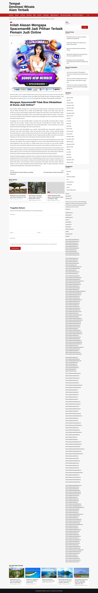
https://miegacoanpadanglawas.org (74, 505)
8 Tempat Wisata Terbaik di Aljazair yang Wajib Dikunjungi (21, 172)
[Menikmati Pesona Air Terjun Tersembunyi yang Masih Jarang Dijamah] (16, 573)
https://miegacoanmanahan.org (73, 275)
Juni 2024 (69, 152)
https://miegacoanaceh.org (72, 396)
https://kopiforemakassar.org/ (72, 254)
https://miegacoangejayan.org (72, 375)
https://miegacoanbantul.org (72, 556)
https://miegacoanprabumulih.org (73, 387)
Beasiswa (29, 15)
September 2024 (70, 144)
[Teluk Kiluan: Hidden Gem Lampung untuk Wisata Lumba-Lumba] (32, 573)
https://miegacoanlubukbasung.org (74, 444)
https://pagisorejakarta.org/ (72, 273)
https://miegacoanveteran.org (72, 495)
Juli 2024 (69, 149)
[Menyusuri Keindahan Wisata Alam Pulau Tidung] (49, 573)
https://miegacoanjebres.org (72, 498)
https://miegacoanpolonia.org (72, 486)
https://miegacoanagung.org (72, 392)
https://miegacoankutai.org (72, 328)
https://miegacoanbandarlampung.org (74, 453)
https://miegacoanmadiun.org (72, 350)
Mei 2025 (69, 123)
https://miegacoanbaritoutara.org (73, 323)
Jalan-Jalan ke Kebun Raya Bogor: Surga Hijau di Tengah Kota (77, 80)
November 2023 (70, 159)
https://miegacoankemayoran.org (73, 413)
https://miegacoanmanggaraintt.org (74, 299)
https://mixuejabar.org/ (71, 369)
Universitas (46, 15)
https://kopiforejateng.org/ (72, 259)
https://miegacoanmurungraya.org (73, 294)
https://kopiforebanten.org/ (72, 258)
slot (11, 22)
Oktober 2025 (70, 110)
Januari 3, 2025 (17, 35)
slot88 (67, 231)
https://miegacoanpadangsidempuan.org (75, 507)
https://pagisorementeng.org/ (72, 239)
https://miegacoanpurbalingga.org (73, 503)
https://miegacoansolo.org (72, 497)
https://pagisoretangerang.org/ (73, 359)
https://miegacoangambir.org (72, 537)
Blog (34, 15)
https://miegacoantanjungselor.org (73, 451)
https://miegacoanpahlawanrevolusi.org (75, 347)
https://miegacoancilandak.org (73, 541)
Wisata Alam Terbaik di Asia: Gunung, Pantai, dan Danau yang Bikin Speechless (77, 55)
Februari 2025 (70, 131)
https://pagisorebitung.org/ (72, 242)
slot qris (67, 193)
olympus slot (68, 224)
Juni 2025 (69, 121)
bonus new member (71, 78)
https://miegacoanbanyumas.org (73, 282)
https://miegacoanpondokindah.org (74, 425)
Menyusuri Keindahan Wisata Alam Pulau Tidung (76, 49)
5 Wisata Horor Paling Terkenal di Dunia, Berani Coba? (77, 74)
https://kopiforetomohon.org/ (72, 253)
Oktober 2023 (70, 162)
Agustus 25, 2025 (55, 200)
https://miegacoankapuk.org (72, 532)
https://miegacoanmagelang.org (73, 490)
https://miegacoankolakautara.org (73, 441)
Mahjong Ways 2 (54, 15)
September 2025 (70, 113)
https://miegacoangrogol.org (72, 427)
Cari (67, 22)
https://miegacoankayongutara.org (73, 277)
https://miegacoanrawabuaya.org (73, 422)
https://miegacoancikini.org (72, 420)
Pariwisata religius (71, 176)
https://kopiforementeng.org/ (72, 248)
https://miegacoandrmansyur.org (73, 352)
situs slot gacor (69, 233)
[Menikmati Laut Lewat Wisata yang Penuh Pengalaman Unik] (18, 188)
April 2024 (69, 157)
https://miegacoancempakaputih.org (74, 342)
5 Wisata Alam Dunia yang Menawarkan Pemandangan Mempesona (77, 86)
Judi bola (22, 15)
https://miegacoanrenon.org (72, 380)
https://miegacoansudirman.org (73, 531)
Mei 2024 (69, 154)
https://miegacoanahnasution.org (73, 373)
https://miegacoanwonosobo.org (73, 403)
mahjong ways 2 (69, 212)
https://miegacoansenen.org (72, 411)
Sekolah (39, 15)
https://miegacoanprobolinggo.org (73, 519)
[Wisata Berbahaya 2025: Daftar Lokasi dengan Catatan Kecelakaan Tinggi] (55, 188)
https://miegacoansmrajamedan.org (74, 353)
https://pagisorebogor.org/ (72, 357)
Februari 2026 (70, 102)
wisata (68, 187)
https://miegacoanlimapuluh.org (73, 338)
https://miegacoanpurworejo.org (73, 325)
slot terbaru (68, 226)
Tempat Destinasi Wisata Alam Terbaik (21, 7)
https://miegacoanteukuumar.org (73, 560)
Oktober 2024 (70, 141)
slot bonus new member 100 (73, 72)
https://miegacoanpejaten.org (72, 534)
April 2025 (69, 126)
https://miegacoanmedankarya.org (73, 485)
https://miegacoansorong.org (72, 458)
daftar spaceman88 (28, 98)
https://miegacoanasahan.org (72, 316)
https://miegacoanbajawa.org (72, 289)
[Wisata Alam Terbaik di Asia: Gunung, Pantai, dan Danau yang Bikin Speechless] (65, 573)
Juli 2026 (69, 100)
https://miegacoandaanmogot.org (73, 529)
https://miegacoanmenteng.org (73, 434)
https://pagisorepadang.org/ (72, 244)
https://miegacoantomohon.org (73, 543)
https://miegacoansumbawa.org (73, 326)
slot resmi (68, 209)
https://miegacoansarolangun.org (73, 337)
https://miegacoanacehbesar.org (73, 308)
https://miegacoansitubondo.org (73, 548)
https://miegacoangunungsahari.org (74, 343)
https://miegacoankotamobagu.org (74, 292)
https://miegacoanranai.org (72, 399)
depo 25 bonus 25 (70, 229)
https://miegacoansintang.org (72, 382)
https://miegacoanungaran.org (72, 515)
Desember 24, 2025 (82, 585)
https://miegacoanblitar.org (72, 517)
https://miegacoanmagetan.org (73, 303)
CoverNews (53, 590)
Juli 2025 (69, 118)
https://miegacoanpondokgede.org (73, 432)
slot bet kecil (68, 214)
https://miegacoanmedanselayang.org (74, 472)
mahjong (67, 236)
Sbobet (17, 15)
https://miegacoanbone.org (72, 526)
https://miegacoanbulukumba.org (73, 284)
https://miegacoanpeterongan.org (73, 492)
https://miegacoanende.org (72, 389)
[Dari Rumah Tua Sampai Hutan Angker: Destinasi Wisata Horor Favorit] (37, 188)
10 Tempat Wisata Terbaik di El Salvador (53, 171)
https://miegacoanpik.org (71, 437)
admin (12, 35)
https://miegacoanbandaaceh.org (73, 536)
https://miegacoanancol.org (72, 345)
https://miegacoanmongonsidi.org (73, 470)
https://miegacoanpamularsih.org (73, 493)
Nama (12, 232)
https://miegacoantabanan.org (72, 306)
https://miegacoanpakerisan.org (73, 348)
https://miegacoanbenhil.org (72, 418)
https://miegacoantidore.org (72, 394)
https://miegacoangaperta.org (72, 474)
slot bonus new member (72, 85)
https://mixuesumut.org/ (71, 370)
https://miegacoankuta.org (72, 502)
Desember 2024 (70, 136)
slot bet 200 (68, 196)
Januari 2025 (69, 133)
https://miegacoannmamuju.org (73, 297)
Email (39, 232)
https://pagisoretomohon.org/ (72, 241)
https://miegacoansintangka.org (73, 287)
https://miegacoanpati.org (71, 554)
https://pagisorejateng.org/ (72, 246)
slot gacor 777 (69, 198)
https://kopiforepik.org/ (71, 249)
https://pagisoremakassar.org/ (72, 271)
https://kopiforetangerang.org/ (73, 268)
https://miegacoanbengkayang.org (73, 340)
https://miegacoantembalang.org (73, 479)
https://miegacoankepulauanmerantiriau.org (76, 291)
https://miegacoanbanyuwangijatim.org (75, 549)
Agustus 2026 (70, 97)
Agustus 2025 (70, 115)
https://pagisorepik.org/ (71, 270)
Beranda (11, 15)
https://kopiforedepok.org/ (72, 362)
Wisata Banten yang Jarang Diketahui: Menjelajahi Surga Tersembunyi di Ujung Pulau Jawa (77, 61)
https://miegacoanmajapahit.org (73, 481)
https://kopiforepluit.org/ (71, 251)
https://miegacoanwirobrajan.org (73, 477)
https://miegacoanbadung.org (72, 304)
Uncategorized (70, 182)
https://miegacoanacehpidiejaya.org (74, 331)
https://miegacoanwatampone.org (73, 321)
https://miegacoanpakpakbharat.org (74, 333)
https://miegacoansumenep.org (73, 553)
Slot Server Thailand (77, 15)
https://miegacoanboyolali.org (72, 509)
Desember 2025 (70, 105)
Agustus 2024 (70, 146)
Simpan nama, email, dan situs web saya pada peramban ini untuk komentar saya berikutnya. (34, 244)
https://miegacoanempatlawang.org (74, 318)
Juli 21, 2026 (49, 582)
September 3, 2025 (36, 200)
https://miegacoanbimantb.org (73, 296)
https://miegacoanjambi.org (72, 455)
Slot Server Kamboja (65, 15)
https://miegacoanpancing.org (72, 561)
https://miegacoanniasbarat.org (73, 301)
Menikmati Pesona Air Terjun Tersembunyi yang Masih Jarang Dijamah (76, 37)
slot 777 (67, 219)
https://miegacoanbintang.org (72, 286)
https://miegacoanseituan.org (72, 488)
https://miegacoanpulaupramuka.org (74, 385)
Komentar (13, 214)
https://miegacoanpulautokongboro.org (75, 280)
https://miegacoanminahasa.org (73, 460)
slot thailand (68, 222)
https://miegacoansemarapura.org (73, 520)
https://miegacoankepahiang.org (73, 546)
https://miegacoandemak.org (72, 335)
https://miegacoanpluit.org (72, 439)
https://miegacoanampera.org (72, 406)
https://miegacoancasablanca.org (73, 539)
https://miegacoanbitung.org (72, 544)
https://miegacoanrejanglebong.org (74, 314)
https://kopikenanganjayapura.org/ (74, 266)
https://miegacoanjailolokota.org (73, 330)
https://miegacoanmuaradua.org (73, 446)
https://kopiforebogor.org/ (72, 365)
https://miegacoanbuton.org (72, 313)
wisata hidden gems (71, 190)
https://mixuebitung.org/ (71, 265)
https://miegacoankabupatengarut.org (74, 514)
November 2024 (70, 139)
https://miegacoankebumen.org (73, 522)
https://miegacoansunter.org (72, 527)
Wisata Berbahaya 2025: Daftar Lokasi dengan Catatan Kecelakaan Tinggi (55, 197)
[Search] (88, 15)
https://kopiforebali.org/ (71, 364)
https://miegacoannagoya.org (72, 467)
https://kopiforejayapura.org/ (72, 263)
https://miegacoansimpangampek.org (74, 320)
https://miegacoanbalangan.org (73, 558)
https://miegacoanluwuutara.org (73, 309)
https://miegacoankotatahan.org (73, 401)
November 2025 (70, 108)
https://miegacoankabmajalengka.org (74, 524)
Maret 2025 (69, 128)
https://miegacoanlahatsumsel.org (73, 551)
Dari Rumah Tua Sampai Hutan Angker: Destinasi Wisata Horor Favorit (35, 197)
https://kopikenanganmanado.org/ (73, 360)
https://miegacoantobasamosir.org (73, 311)
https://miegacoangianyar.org (72, 463)
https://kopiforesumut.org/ (72, 261)
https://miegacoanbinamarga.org (73, 408)
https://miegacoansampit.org (72, 510)
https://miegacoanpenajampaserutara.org (75, 448)
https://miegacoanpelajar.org (72, 500)
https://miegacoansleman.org (72, 465)
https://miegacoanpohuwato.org (73, 279)
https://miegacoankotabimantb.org (74, 415)
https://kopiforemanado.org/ (72, 367)
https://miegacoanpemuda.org (72, 378)
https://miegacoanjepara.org (72, 512)
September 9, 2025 (18, 198)
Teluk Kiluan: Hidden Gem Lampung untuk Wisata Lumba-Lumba (76, 43)
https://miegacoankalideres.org (73, 429)
